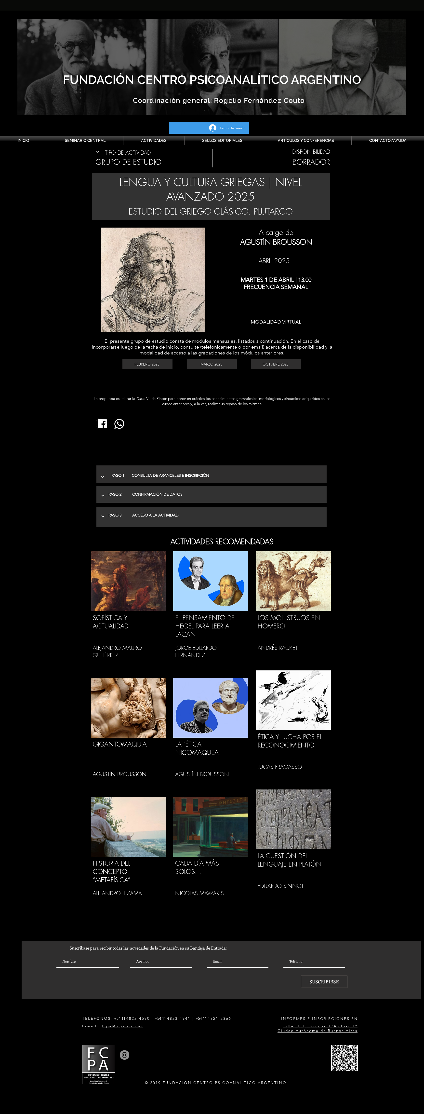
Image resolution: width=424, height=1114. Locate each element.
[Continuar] (97, 151)
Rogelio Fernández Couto (258, 100)
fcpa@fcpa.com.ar (122, 1026)
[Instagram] (124, 1055)
